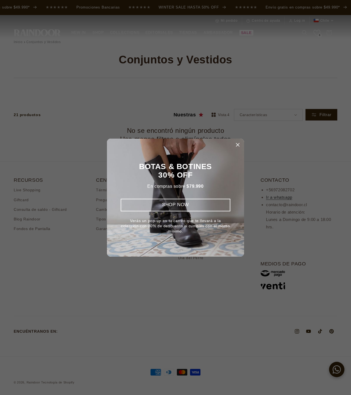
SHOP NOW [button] (175, 204)
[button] (238, 145)
